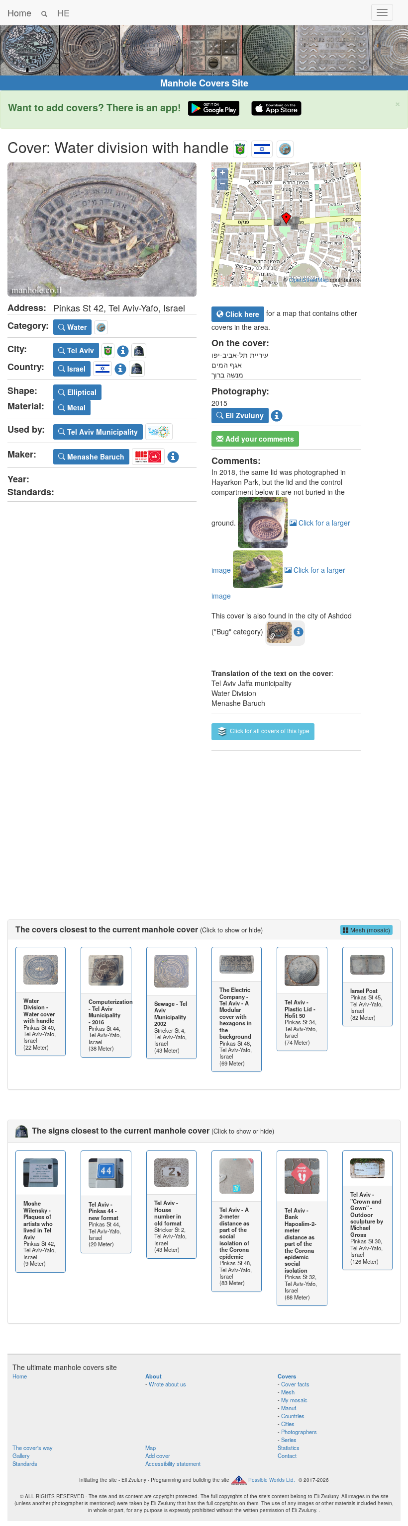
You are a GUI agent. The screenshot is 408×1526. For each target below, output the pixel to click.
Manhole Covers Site (204, 82)
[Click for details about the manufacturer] (173, 455)
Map (150, 1447)
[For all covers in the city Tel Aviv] (240, 146)
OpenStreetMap (308, 280)
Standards (24, 1463)
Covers (287, 1376)
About (153, 1376)
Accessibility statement (173, 1463)
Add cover (157, 1455)
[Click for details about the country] (120, 367)
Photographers (299, 1432)
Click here (241, 314)
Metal (75, 407)
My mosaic (294, 1400)
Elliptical (81, 392)
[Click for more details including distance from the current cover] (299, 631)
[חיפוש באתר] (44, 12)
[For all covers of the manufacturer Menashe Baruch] (148, 455)
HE (63, 12)
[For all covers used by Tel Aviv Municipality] (159, 430)
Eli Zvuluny (243, 415)
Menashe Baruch (94, 456)
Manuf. (289, 1408)
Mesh (288, 1392)
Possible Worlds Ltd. (271, 1479)
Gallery (21, 1455)
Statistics (289, 1447)
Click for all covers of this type (268, 730)
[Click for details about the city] (123, 348)
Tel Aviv (79, 350)
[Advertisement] (204, 825)
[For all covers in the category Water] (285, 146)
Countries (293, 1416)
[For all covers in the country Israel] (262, 146)
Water (76, 327)
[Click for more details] (40, 970)
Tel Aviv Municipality (101, 432)
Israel (75, 369)
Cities (288, 1424)
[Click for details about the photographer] (277, 414)
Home (19, 12)
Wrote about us (167, 1384)
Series (289, 1440)
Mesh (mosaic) (369, 929)
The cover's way (32, 1447)
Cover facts (295, 1384)
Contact (287, 1455)
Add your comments (258, 439)
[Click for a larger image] (102, 229)
